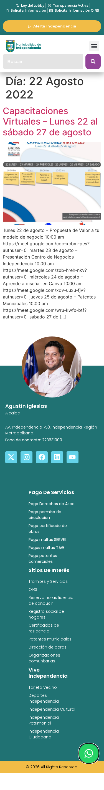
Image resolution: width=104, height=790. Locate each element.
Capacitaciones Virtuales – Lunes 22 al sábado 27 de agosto (50, 121)
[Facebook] (42, 457)
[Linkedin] (57, 457)
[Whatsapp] (88, 753)
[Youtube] (72, 457)
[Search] (93, 61)
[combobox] (43, 61)
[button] (94, 46)
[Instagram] (26, 457)
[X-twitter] (11, 457)
